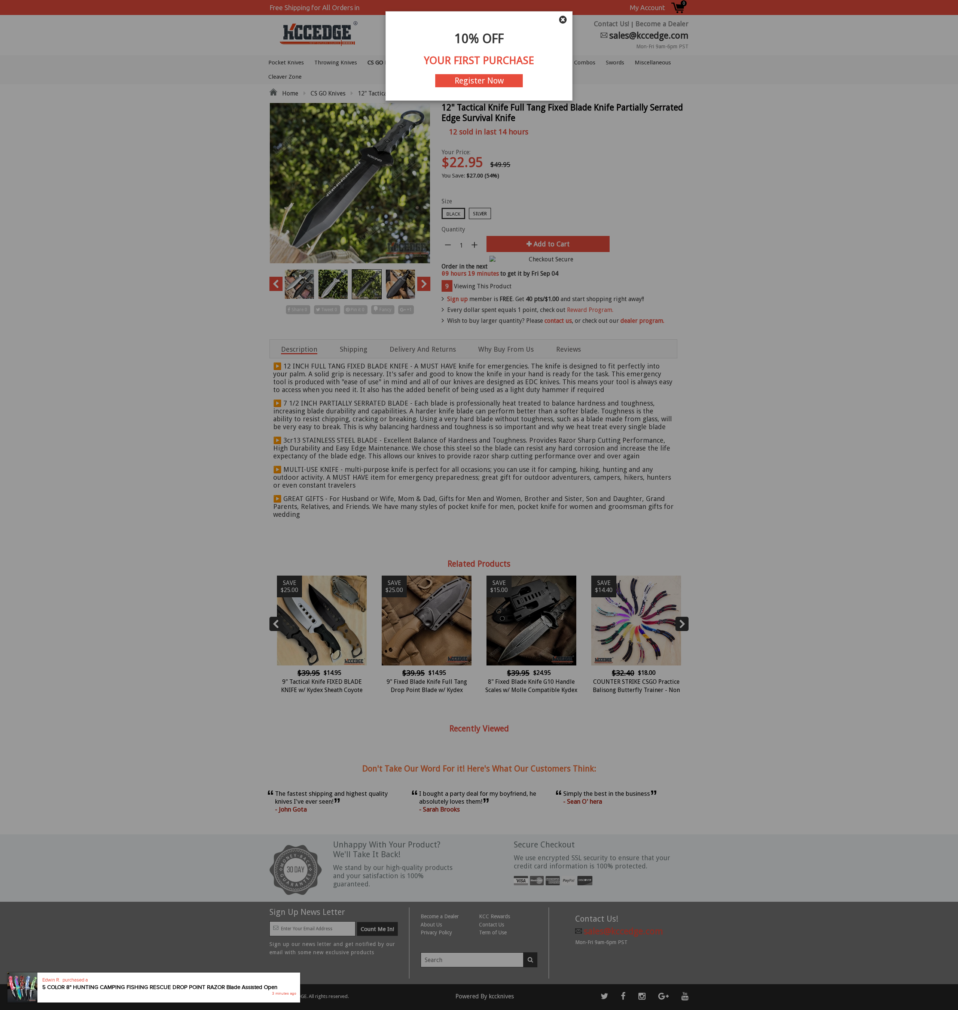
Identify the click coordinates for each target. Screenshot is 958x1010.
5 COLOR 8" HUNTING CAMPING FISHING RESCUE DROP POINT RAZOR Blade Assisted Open (159, 987)
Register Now (479, 80)
